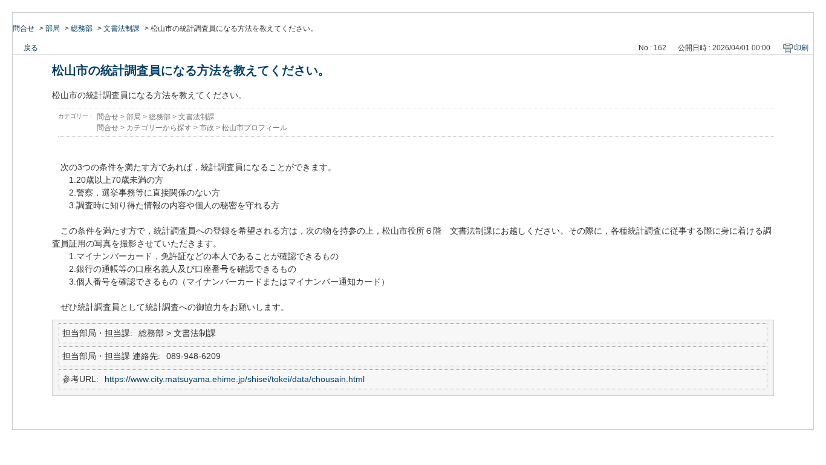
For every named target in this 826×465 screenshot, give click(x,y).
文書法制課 (121, 28)
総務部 (82, 28)
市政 (207, 128)
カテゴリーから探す (159, 128)
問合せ (23, 28)
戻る (31, 48)
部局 (52, 28)
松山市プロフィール (254, 128)
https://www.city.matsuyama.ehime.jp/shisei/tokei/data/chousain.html (235, 379)
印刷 (801, 48)
